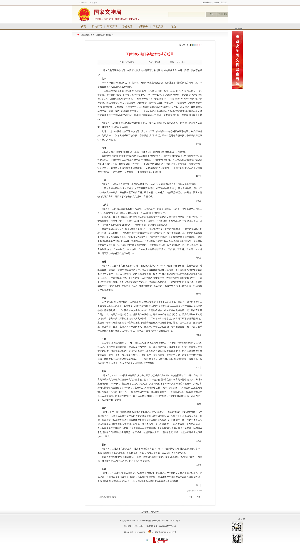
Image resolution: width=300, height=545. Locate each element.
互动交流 (158, 26)
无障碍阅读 (207, 2)
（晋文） (197, 200)
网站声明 (155, 512)
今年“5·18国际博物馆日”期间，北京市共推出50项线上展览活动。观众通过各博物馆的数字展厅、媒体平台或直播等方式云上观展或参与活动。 (150, 84)
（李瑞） (197, 144)
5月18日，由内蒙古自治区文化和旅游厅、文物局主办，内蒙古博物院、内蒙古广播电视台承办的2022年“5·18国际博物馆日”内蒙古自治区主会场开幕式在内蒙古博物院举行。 (150, 211)
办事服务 (143, 26)
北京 (104, 78)
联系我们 (145, 512)
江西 (104, 298)
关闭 (198, 497)
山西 (104, 180)
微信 (114, 497)
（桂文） (197, 367)
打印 (190, 497)
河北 (104, 148)
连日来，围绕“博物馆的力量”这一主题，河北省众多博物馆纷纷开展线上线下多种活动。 (144, 152)
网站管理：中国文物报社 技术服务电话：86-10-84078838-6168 (150, 526)
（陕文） (197, 440)
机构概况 (97, 26)
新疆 (104, 469)
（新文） (197, 485)
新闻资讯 (112, 26)
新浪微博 (108, 497)
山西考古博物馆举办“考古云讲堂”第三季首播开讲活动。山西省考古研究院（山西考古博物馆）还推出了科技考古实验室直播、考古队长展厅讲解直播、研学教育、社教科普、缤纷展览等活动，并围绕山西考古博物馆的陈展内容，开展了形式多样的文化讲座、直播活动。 (150, 192)
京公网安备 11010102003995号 (163, 532)
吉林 (104, 261)
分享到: (101, 497)
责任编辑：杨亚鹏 (194, 490)
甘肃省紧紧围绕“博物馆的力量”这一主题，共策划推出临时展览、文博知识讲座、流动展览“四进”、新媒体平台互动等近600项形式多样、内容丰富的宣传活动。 (150, 459)
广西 (104, 339)
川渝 (104, 371)
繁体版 (224, 2)
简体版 (216, 2)
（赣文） (197, 335)
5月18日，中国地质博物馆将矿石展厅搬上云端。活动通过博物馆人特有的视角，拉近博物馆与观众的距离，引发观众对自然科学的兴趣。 (150, 125)
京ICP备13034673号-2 (171, 521)
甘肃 (104, 444)
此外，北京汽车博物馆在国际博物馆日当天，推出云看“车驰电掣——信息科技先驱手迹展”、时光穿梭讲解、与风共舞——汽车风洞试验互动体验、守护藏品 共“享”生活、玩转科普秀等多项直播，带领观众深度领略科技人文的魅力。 (150, 135)
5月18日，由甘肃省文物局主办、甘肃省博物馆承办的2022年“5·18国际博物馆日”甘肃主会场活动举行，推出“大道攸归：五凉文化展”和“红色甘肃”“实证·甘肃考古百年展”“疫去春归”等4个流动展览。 (150, 451)
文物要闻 (109, 35)
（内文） (197, 257)
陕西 (104, 408)
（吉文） (197, 294)
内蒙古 (105, 205)
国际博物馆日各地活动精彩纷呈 (150, 54)
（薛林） (197, 465)
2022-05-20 (129, 62)
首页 (83, 26)
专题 (173, 26)
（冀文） (197, 176)
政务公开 (127, 26)
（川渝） (197, 404)
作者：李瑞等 (154, 62)
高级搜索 (222, 14)
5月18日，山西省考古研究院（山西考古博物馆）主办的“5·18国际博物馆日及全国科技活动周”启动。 (150, 184)
